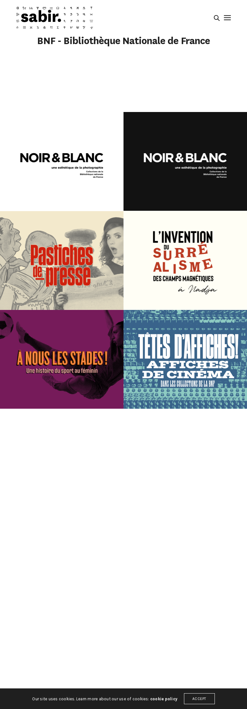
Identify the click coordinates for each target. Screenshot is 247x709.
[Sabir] (54, 17)
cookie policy (164, 698)
